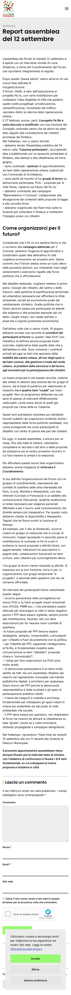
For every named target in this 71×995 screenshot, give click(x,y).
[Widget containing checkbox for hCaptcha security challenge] (29, 914)
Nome (7, 847)
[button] (66, 8)
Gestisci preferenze (35, 980)
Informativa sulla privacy (26, 949)
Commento (9, 802)
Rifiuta (35, 969)
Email (7, 864)
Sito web (8, 881)
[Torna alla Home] (8, 8)
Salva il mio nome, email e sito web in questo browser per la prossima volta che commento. (31, 900)
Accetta (35, 958)
